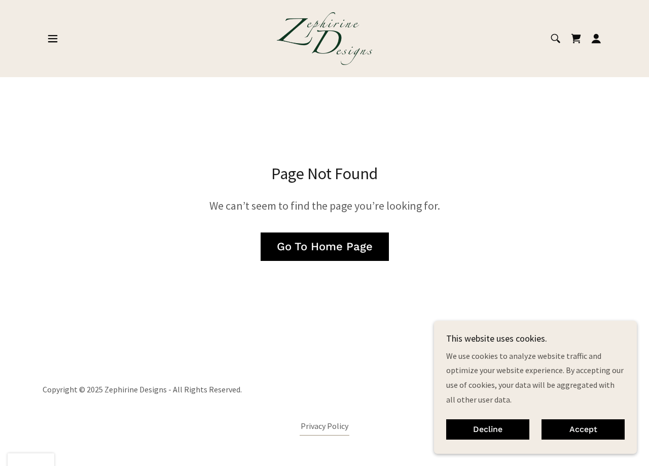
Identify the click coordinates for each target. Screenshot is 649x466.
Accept (583, 430)
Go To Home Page (325, 246)
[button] (53, 38)
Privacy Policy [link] (324, 426)
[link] (324, 37)
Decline (487, 430)
